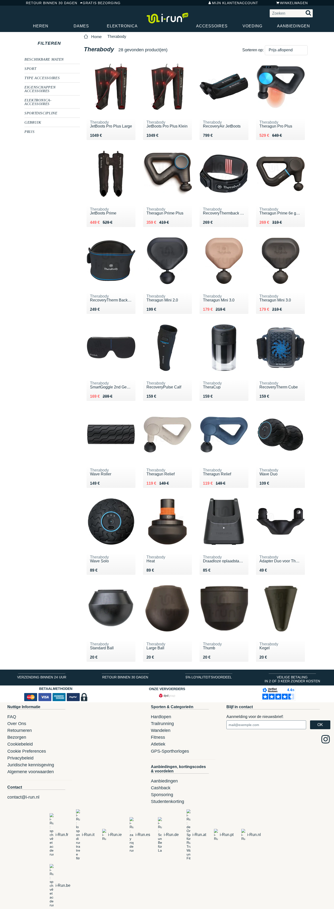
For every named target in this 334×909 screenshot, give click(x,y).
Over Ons (16, 723)
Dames (81, 26)
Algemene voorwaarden (30, 771)
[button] (286, 50)
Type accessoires (42, 78)
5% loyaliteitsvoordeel (209, 677)
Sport (30, 68)
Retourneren (19, 730)
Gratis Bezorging (102, 3)
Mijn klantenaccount (235, 3)
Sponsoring (162, 794)
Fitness (158, 737)
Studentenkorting (167, 801)
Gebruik (32, 122)
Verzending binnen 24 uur (41, 677)
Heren (40, 26)
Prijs (29, 131)
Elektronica (122, 26)
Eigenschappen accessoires (40, 89)
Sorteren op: (253, 50)
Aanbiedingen (293, 26)
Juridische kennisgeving (30, 764)
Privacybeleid (20, 758)
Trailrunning (162, 723)
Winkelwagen (294, 3)
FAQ (11, 716)
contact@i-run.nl (23, 797)
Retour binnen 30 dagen (49, 3)
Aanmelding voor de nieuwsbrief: (254, 717)
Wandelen (160, 730)
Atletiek (158, 744)
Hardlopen (161, 716)
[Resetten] (65, 43)
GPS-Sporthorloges (170, 751)
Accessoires (212, 26)
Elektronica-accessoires (38, 102)
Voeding (252, 26)
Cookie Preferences (26, 751)
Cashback (160, 787)
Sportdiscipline (40, 113)
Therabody (116, 36)
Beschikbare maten (44, 59)
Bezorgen (16, 737)
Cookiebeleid (20, 744)
